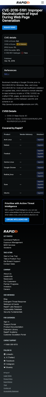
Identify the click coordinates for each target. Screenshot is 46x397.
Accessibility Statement (11, 391)
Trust (5, 385)
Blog (5, 299)
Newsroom (8, 279)
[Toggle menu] (42, 2)
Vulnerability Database (13, 309)
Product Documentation (13, 327)
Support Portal (10, 324)
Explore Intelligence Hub (17, 220)
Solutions (7, 248)
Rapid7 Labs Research (13, 307)
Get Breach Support (12, 261)
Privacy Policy (8, 379)
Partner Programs (11, 284)
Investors (7, 287)
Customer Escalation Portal (15, 335)
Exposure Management (13, 242)
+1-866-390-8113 (11, 344)
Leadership (8, 276)
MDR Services (9, 245)
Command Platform (11, 240)
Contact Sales (9, 264)
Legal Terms (8, 376)
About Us (7, 274)
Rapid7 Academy (10, 332)
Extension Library (11, 329)
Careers (7, 289)
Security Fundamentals (13, 312)
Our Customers (10, 281)
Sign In (6, 322)
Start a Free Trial (10, 256)
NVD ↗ (6, 74)
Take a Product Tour (12, 259)
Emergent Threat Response (15, 302)
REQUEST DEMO (9, 27)
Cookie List (7, 388)
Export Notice (8, 382)
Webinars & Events (11, 304)
